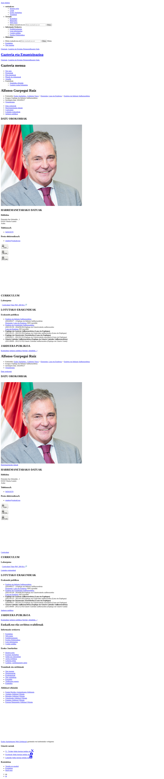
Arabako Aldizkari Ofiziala (14, 694)
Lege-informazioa (16, 31)
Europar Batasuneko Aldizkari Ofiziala (19, 702)
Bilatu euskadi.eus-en (17, 25)
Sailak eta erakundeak (13, 657)
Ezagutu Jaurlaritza (12, 655)
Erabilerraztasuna (16, 29)
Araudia (8, 79)
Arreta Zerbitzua (11, 659)
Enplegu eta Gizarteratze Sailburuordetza (19, 325)
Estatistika (8, 683)
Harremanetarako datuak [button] (14, 108)
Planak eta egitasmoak (13, 77)
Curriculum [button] (9, 110)
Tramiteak (13, 15)
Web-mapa (13, 23)
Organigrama (10, 102)
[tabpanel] (82, 161)
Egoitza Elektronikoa (17, 35)
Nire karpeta (9, 45)
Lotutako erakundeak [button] (12, 112)
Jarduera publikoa (7, 610)
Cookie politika (15, 33)
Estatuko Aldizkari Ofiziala (14, 700)
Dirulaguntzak (10, 673)
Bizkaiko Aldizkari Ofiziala (15, 696)
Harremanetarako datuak (9, 465)
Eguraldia (8, 679)
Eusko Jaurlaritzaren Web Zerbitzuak (14, 742)
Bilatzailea (13, 21)
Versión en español (12, 766)
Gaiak (12, 11)
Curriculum (5, 552)
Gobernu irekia (10, 661)
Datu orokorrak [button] (10, 106)
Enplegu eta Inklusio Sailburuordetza (77, 96)
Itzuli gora (8, 770)
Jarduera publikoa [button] (11, 114)
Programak (9, 73)
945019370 (9, 232)
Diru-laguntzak (10, 75)
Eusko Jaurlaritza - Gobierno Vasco (26, 96)
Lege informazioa (11, 642)
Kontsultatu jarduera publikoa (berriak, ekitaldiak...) (19, 351)
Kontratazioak (10, 675)
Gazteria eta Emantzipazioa (22, 54)
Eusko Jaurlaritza (16, 13)
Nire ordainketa (10, 677)
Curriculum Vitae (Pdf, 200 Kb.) (13, 305)
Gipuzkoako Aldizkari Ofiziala (16, 698)
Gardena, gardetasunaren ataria (16, 663)
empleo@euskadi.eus (12, 241)
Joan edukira (5, 3)
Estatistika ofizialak (16, 83)
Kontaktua (13, 19)
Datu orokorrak (6, 371)
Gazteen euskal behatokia (19, 85)
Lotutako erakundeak (8, 570)
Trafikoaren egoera (12, 681)
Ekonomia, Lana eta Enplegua (51, 96)
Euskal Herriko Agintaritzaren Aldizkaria (19, 692)
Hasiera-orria (14, 9)
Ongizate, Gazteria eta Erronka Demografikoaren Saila (20, 49)
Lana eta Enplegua (12, 329)
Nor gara (8, 71)
